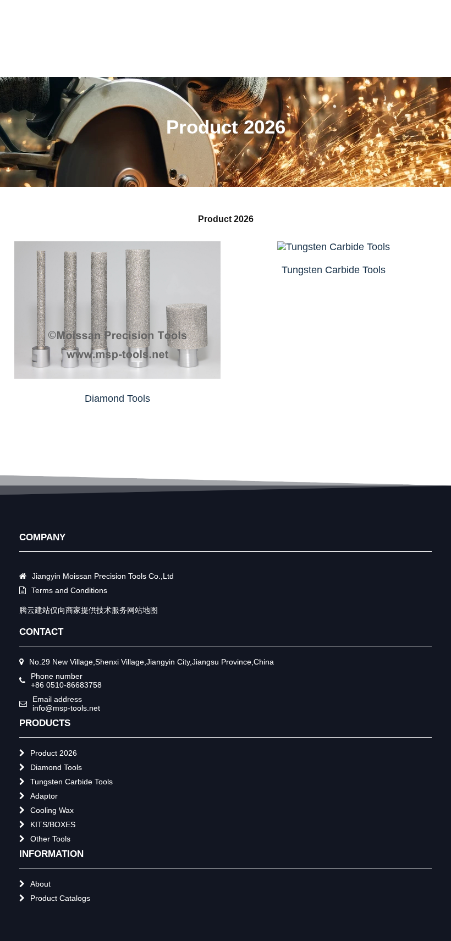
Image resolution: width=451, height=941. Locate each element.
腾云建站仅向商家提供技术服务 (73, 610)
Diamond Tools (117, 398)
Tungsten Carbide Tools (334, 269)
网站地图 (142, 610)
